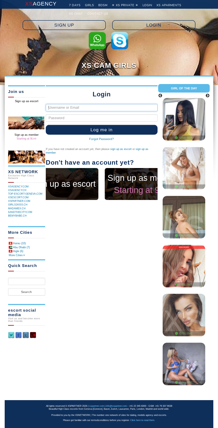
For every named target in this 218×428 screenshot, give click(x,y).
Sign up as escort (63, 183)
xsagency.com (18, 186)
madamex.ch (17, 208)
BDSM (103, 5)
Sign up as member (144, 184)
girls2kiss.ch (17, 204)
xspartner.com (19, 201)
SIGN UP (64, 25)
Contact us (97, 14)
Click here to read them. (142, 420)
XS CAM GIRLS (109, 65)
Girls (89, 5)
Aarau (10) (19, 243)
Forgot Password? (101, 139)
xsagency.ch (17, 190)
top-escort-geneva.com (25, 193)
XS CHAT (76, 14)
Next (207, 96)
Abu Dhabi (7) (21, 247)
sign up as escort (121, 149)
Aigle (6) (17, 251)
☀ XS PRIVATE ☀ (125, 5)
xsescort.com (18, 197)
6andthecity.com (20, 212)
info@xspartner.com (116, 406)
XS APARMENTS (168, 5)
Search (26, 292)
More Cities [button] (16, 255)
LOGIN (153, 25)
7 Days (75, 5)
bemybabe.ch (17, 215)
